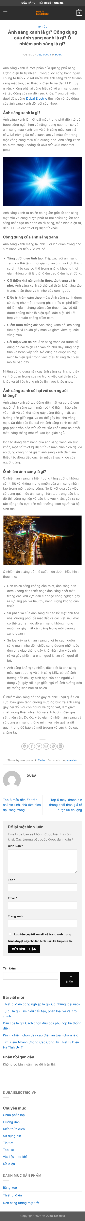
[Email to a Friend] (46, 746)
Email (13, 898)
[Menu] (5, 13)
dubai (58, 54)
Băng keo (10, 1188)
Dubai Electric (36, 98)
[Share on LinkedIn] (60, 746)
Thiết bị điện (12, 1195)
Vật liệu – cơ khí (15, 1157)
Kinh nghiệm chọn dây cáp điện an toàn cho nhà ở (40, 1035)
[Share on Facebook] (31, 746)
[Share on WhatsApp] (24, 746)
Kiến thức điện (14, 1129)
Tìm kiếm (9, 968)
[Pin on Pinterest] (53, 746)
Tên (11, 880)
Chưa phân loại (14, 1115)
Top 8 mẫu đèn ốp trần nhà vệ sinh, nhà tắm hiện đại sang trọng (22, 805)
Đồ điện (9, 1164)
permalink (71, 760)
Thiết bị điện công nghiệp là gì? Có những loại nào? (41, 1004)
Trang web (15, 916)
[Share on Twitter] (39, 746)
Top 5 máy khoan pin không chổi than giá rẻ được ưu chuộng (65, 805)
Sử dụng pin (12, 1136)
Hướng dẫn (11, 1122)
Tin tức (42, 26)
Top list (8, 1150)
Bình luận (15, 845)
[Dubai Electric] (42, 13)
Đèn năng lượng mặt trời (21, 1203)
